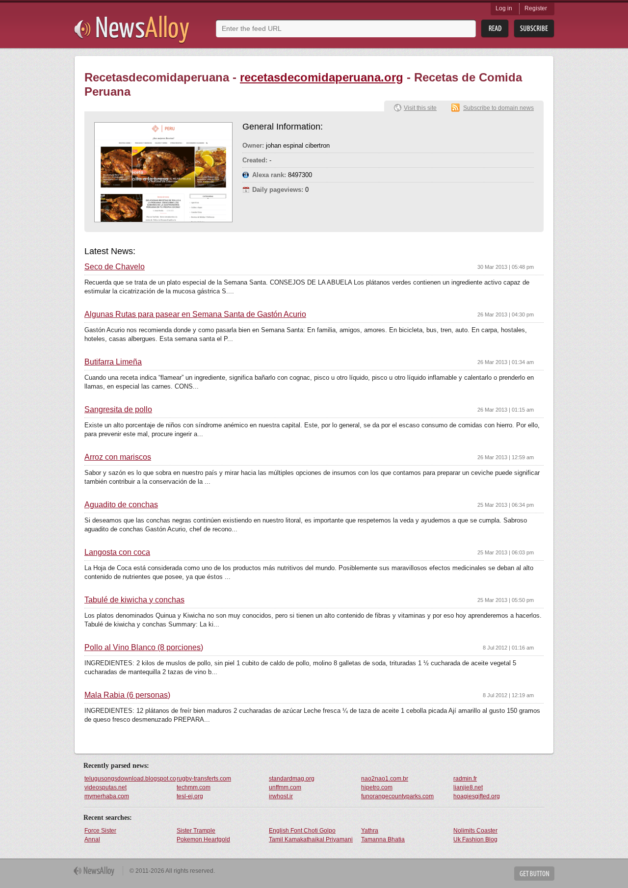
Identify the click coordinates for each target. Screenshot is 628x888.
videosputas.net (105, 787)
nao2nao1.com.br (384, 778)
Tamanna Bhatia (383, 839)
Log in (504, 8)
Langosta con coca (117, 552)
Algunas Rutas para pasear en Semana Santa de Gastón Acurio (195, 314)
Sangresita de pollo (118, 410)
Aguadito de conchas (121, 505)
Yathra (369, 830)
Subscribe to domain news (498, 107)
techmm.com (193, 787)
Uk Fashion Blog (475, 839)
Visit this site (420, 107)
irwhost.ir (281, 796)
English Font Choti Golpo (302, 830)
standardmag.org (291, 778)
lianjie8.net (468, 787)
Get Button (534, 873)
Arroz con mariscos (117, 457)
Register (535, 8)
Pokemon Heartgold (203, 839)
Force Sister (100, 830)
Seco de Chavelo (114, 267)
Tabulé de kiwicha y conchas (134, 600)
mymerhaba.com (106, 796)
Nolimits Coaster (475, 830)
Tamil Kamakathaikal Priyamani (311, 839)
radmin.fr (465, 778)
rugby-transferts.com (204, 778)
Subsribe (534, 29)
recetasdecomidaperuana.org (321, 77)
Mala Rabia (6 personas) (127, 695)
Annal (92, 839)
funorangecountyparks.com (397, 796)
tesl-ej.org (190, 796)
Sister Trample (196, 830)
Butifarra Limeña (113, 362)
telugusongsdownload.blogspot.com (130, 778)
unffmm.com (285, 787)
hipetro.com (376, 787)
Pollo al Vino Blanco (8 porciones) (143, 648)
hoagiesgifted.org (476, 796)
